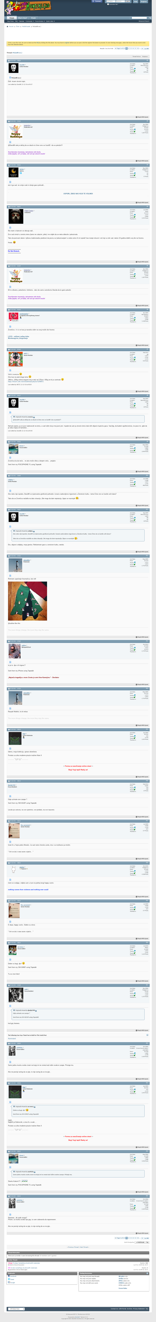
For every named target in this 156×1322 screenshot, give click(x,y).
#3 (147, 165)
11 (138, 48)
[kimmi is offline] (13, 449)
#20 (147, 942)
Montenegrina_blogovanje (18, 338)
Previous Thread (73, 1247)
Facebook (13, 1276)
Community (29, 21)
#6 (147, 309)
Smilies (121, 1278)
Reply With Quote (143, 117)
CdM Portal (122, 1309)
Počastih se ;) (17, 53)
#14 (147, 688)
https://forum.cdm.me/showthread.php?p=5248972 (26, 381)
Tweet (12, 1279)
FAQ (16, 21)
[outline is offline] (14, 651)
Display (144, 56)
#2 (147, 121)
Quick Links (49, 21)
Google (12, 1282)
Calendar (21, 21)
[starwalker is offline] (15, 565)
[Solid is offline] (16, 995)
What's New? (22, 18)
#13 (147, 641)
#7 (147, 349)
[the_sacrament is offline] (14, 830)
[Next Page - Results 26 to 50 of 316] (142, 49)
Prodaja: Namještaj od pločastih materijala (26, 1263)
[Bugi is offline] (15, 738)
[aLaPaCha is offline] (12, 1051)
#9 (147, 441)
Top (147, 1242)
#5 (147, 266)
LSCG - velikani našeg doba (18, 336)
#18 (147, 862)
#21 (147, 985)
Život (17, 26)
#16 (147, 781)
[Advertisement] (78, 33)
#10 (147, 475)
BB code (121, 1276)
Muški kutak (26, 26)
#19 (147, 900)
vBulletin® (77, 1317)
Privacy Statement (139, 1309)
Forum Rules (123, 1288)
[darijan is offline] (13, 172)
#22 (147, 1043)
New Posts (10, 21)
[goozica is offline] (13, 869)
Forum (12, 18)
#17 (147, 821)
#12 (147, 555)
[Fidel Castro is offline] (16, 216)
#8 (147, 395)
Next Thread (84, 1247)
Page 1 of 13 (121, 48)
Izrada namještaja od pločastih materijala (24, 1268)
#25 (147, 1196)
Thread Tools (136, 56)
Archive (129, 1309)
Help (135, 1)
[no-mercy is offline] (12, 950)
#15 (147, 729)
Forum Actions (39, 21)
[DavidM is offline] (13, 68)
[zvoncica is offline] (16, 131)
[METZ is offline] (16, 359)
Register (144, 1)
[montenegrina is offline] (13, 316)
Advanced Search (144, 21)
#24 (147, 1151)
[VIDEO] (121, 1283)
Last (145, 49)
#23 (147, 1083)
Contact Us (114, 1309)
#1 (147, 60)
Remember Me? (113, 4)
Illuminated (12, 1039)
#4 (147, 206)
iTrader (33, 18)
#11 (147, 509)
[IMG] (120, 1281)
